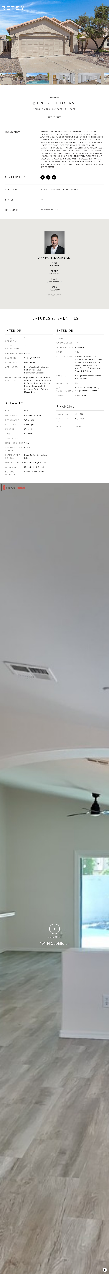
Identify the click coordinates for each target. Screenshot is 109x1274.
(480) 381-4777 (54, 274)
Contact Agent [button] (54, 117)
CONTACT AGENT (54, 295)
